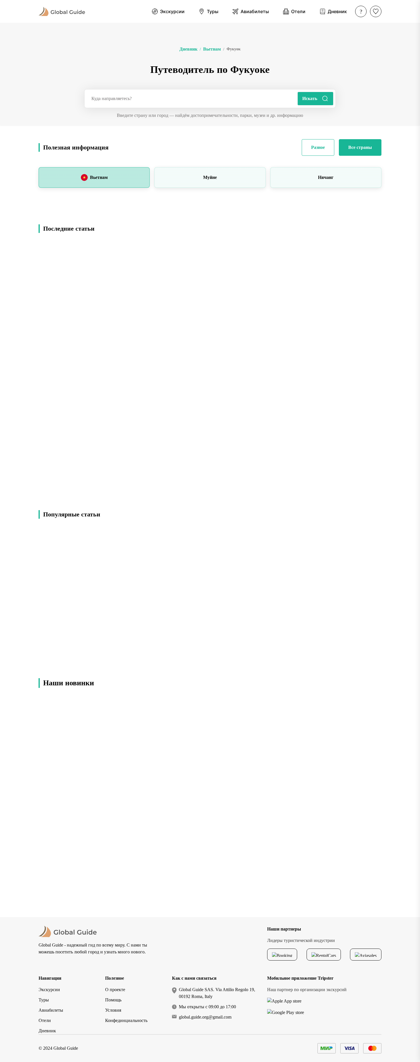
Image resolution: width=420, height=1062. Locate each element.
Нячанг (325, 177)
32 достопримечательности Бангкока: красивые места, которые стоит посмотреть (325, 591)
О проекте (115, 989)
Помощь (113, 999)
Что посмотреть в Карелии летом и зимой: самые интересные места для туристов (366, 764)
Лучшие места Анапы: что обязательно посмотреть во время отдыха (367, 714)
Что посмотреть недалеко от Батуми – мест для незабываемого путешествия (367, 814)
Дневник (47, 1030)
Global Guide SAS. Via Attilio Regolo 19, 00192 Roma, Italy (217, 993)
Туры (44, 999)
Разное (318, 147)
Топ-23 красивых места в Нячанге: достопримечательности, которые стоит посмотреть (87, 591)
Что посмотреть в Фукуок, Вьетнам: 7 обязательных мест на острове (88, 485)
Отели (45, 1020)
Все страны (360, 147)
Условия (113, 1010)
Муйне (210, 177)
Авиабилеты (51, 1010)
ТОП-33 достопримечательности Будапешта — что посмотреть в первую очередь (201, 648)
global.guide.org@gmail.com (205, 1017)
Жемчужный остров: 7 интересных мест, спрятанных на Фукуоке (300, 315)
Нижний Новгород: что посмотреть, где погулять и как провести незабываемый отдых (364, 864)
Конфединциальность (126, 1020)
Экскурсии (49, 989)
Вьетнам (99, 177)
